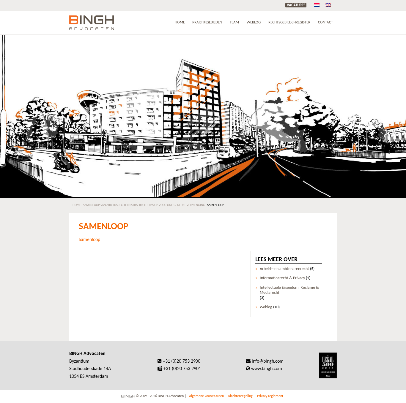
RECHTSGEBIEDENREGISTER (289, 22)
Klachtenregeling (240, 396)
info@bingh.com (268, 361)
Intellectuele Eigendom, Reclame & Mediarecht (289, 290)
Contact (325, 22)
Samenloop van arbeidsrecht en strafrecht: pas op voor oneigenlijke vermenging (144, 205)
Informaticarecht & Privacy (282, 278)
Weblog (254, 22)
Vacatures (296, 5)
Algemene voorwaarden (206, 396)
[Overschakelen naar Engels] (328, 5)
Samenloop (89, 239)
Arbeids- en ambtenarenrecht (284, 269)
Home (180, 22)
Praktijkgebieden (207, 22)
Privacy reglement (270, 396)
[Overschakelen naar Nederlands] (316, 5)
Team (234, 22)
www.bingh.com (266, 368)
